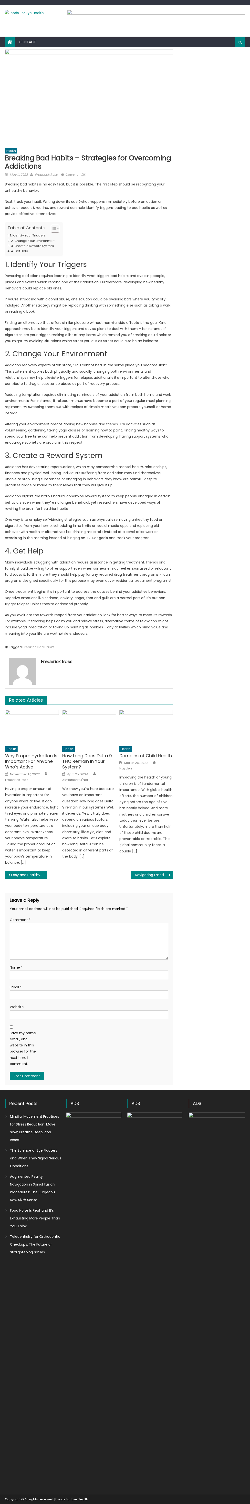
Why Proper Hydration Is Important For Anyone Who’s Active (31, 761)
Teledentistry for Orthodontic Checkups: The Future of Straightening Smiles (35, 1244)
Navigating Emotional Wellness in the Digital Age (154, 874)
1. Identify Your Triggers (28, 235)
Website (17, 1006)
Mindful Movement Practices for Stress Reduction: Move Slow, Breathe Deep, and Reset (34, 1128)
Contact (27, 42)
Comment (20, 919)
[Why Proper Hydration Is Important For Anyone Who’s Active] (32, 726)
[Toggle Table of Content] (52, 229)
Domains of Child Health (145, 755)
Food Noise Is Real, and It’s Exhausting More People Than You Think (35, 1218)
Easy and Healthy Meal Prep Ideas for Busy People (29, 874)
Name (16, 967)
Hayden (125, 768)
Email (15, 987)
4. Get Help (19, 251)
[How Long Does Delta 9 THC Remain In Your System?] (89, 726)
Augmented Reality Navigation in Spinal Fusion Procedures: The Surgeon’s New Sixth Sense (32, 1188)
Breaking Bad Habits (38, 647)
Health (11, 151)
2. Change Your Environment (33, 241)
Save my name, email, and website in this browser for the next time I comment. (23, 1048)
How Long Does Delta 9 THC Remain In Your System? (87, 761)
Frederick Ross (46, 174)
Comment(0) (75, 174)
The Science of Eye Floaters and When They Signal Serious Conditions (35, 1158)
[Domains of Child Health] (146, 726)
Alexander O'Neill (75, 780)
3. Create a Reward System (32, 246)
